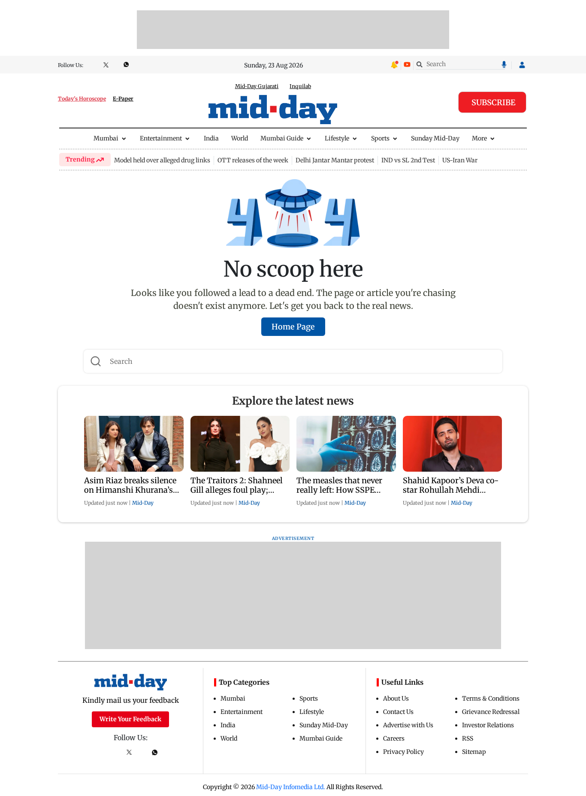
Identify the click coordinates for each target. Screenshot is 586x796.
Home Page (293, 327)
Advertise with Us (408, 725)
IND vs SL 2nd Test (408, 160)
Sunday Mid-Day (435, 138)
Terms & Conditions (491, 698)
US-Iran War (459, 160)
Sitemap (474, 752)
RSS (467, 738)
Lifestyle (337, 138)
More (479, 138)
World (239, 138)
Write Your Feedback (130, 719)
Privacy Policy (403, 752)
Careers (394, 738)
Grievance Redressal (491, 712)
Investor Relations (488, 725)
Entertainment (161, 138)
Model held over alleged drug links (162, 160)
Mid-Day (143, 503)
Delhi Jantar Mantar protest (335, 160)
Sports (380, 138)
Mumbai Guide (281, 138)
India (211, 138)
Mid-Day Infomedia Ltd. (290, 787)
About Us (396, 698)
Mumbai (106, 138)
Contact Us (398, 712)
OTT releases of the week (252, 160)
